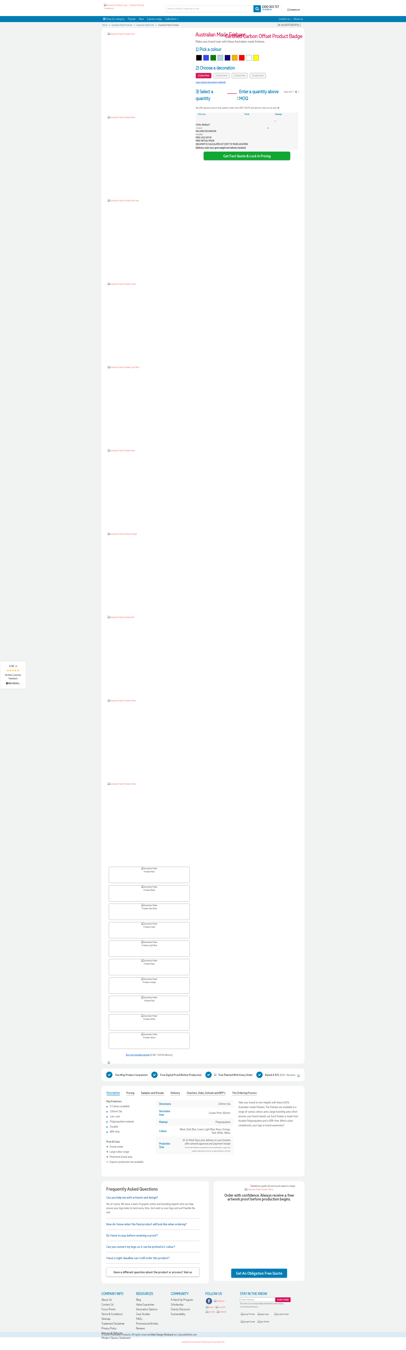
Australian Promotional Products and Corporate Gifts (203, 1342)
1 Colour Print (203, 75)
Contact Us (108, 1304)
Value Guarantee (145, 1304)
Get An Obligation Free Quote (259, 1273)
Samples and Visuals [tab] (152, 1092)
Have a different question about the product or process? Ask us (153, 1272)
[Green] (213, 58)
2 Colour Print (221, 75)
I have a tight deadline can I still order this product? (138, 1258)
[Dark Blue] (206, 58)
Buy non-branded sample (137, 1054)
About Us (107, 1300)
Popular (132, 19)
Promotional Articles (147, 1323)
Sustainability (178, 1314)
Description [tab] (113, 1092)
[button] (13, 675)
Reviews (140, 1328)
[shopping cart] (293, 9)
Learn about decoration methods (211, 82)
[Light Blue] (220, 58)
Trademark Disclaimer (113, 1323)
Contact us (284, 19)
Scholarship (177, 1304)
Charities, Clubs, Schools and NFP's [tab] (206, 1092)
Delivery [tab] (175, 1092)
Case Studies (143, 1314)
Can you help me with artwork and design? (132, 1197)
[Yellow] (256, 58)
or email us (267, 9)
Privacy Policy (109, 1328)
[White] (249, 58)
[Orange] (234, 58)
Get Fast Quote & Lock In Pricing (247, 155)
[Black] (199, 58)
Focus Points (109, 1309)
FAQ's (139, 1319)
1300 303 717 (270, 6)
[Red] (242, 58)
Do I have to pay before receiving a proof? (132, 1235)
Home (104, 25)
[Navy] (227, 58)
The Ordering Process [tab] (244, 1092)
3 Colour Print (239, 75)
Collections (171, 19)
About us (298, 19)
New (141, 19)
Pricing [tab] (130, 1092)
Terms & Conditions (112, 1314)
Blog (138, 1300)
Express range (154, 19)
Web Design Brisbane (162, 1334)
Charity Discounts (180, 1309)
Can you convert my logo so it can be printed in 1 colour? (140, 1246)
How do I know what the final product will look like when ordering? (146, 1224)
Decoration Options (146, 1309)
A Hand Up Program (182, 1300)
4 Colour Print (257, 75)
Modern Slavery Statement (116, 1338)
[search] (257, 8)
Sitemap (106, 1319)
